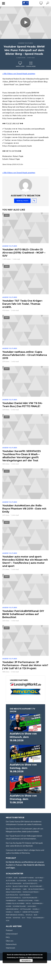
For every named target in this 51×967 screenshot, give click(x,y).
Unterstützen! (12, 934)
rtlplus (29, 915)
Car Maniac (16, 889)
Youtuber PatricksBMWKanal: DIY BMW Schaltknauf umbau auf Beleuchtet (23, 614)
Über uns (9, 941)
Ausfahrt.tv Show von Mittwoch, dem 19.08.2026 (23, 737)
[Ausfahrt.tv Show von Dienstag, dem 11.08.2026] (25, 784)
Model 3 (36, 909)
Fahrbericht (11, 900)
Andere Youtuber (25, 43)
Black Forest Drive (20, 886)
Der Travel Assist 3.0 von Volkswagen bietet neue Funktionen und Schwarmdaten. (24, 837)
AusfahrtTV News (26, 878)
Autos (8, 886)
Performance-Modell (15, 915)
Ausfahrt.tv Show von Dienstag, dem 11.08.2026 (23, 799)
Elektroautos (12, 895)
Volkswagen (38, 918)
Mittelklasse (25, 909)
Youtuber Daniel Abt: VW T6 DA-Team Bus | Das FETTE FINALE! (22, 405)
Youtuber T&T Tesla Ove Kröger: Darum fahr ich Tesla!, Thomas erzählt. (22, 303)
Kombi (8, 906)
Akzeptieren (26, 960)
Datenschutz (11, 944)
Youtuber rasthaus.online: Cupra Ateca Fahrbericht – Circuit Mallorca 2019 (24, 355)
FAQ (8, 937)
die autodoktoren (36, 889)
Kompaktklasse (19, 906)
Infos (28, 903)
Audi (15, 878)
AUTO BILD (39, 878)
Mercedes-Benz (12, 909)
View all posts (22, 201)
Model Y (17, 912)
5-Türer (9, 878)
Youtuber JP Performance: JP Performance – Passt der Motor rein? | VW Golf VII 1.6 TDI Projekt (25, 665)
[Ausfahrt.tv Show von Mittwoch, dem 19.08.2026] (25, 722)
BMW (8, 889)
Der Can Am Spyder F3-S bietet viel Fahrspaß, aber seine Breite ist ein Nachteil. (24, 844)
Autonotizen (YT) (30, 883)
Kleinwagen (37, 903)
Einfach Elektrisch (30, 892)
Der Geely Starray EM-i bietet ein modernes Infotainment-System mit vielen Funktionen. (24, 822)
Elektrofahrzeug (13, 898)
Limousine (31, 906)
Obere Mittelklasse (30, 912)
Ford (36, 900)
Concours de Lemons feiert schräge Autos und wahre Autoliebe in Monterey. (25, 851)
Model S (9, 912)
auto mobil (10, 880)
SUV (23, 918)
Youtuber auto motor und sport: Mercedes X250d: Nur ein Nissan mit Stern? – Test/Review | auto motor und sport (25, 561)
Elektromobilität (29, 898)
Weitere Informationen (35, 957)
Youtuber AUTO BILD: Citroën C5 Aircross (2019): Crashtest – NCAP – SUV (23, 252)
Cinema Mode (31, 66)
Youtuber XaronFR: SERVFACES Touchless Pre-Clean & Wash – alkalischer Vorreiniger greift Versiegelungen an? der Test (21, 456)
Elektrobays (24, 895)
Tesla (29, 918)
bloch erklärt (36, 886)
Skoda (8, 918)
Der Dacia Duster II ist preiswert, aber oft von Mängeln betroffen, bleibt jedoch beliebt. (24, 830)
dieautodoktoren (13, 892)
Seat (35, 915)
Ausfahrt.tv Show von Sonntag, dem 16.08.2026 (23, 768)
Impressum (10, 948)
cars (25, 889)
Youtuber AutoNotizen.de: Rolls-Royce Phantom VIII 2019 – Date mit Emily (24, 508)
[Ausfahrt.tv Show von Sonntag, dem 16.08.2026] (25, 753)
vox (7, 920)
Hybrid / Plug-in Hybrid (15, 903)
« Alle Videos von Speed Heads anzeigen (18, 73)
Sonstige (16, 918)
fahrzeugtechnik (25, 900)
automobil (21, 880)
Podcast (9, 930)
